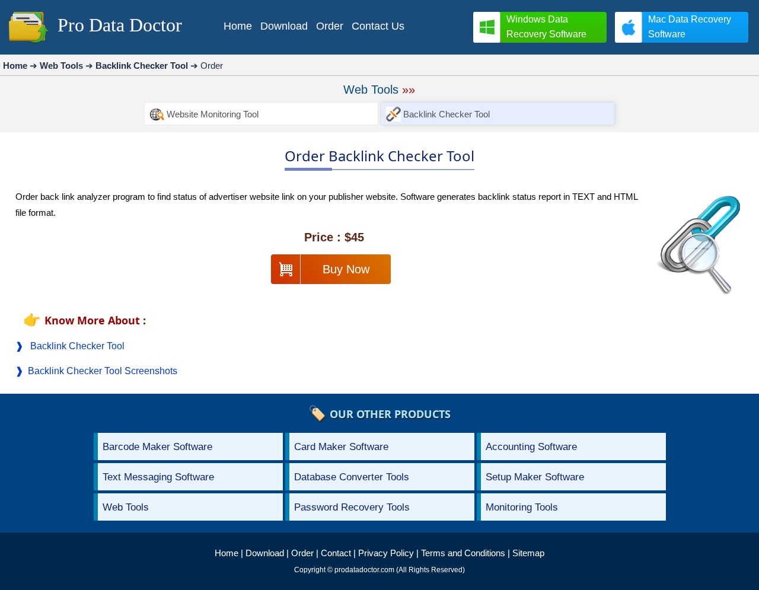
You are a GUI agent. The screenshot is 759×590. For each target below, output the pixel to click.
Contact (336, 553)
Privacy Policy (386, 553)
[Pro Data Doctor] (28, 44)
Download (264, 553)
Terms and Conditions (463, 553)
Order (302, 553)
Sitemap (528, 553)
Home (226, 553)
